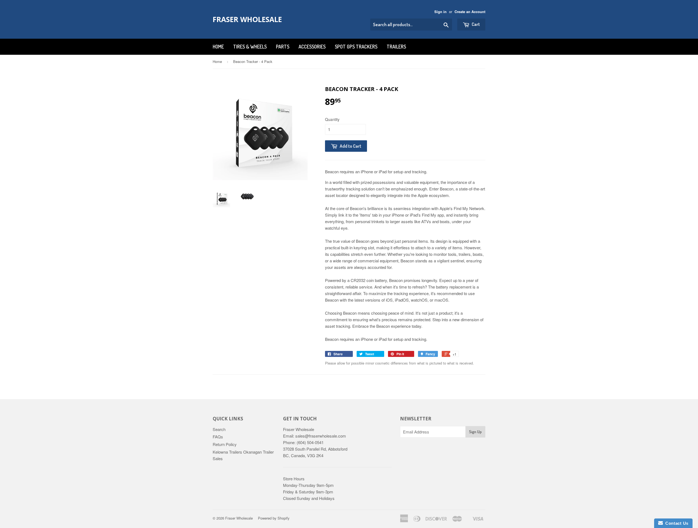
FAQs (218, 436)
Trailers (396, 47)
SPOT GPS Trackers (356, 47)
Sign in (440, 11)
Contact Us (675, 523)
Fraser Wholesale (247, 19)
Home (218, 47)
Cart (475, 24)
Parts (282, 47)
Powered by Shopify (274, 518)
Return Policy (225, 444)
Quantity (332, 119)
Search (219, 429)
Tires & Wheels (250, 47)
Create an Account (470, 11)
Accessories (312, 47)
